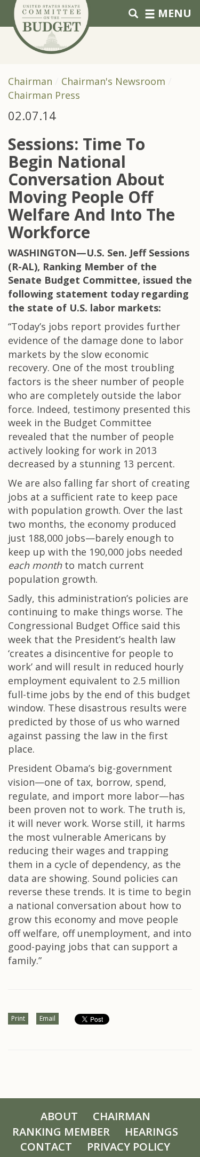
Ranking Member (61, 1131)
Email (47, 1018)
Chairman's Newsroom (113, 81)
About (59, 1116)
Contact (46, 1146)
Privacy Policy (128, 1146)
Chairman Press (44, 95)
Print (18, 1018)
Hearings (151, 1131)
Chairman (30, 81)
